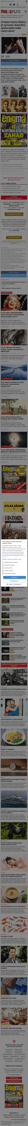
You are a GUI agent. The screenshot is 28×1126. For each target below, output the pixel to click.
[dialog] (14, 563)
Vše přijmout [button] (14, 577)
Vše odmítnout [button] (14, 581)
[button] (14, 559)
